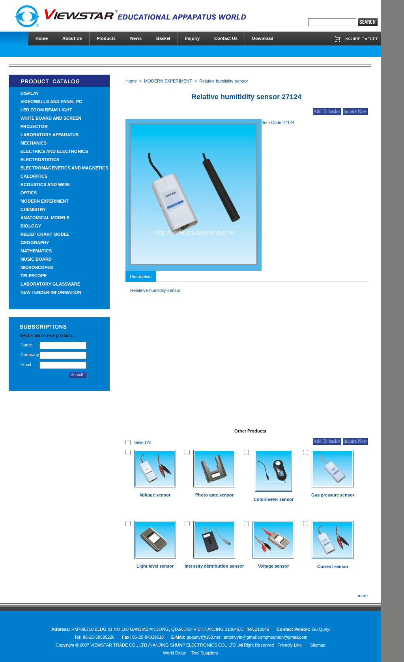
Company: (30, 354)
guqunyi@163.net (204, 637)
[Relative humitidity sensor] (193, 263)
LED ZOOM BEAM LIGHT (46, 109)
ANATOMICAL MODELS (45, 217)
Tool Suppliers (204, 653)
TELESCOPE (34, 275)
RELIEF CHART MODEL (45, 234)
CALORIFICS (34, 176)
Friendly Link (289, 645)
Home (131, 81)
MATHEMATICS (36, 250)
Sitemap (317, 645)
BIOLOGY (31, 226)
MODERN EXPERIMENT (45, 201)
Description (141, 276)
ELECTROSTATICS (40, 159)
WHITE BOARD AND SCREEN (51, 118)
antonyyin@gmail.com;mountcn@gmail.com (265, 637)
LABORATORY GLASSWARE (50, 284)
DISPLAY (30, 93)
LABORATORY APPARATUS (50, 134)
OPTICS (29, 192)
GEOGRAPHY (35, 242)
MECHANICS (34, 143)
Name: (27, 344)
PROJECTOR (34, 126)
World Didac (174, 653)
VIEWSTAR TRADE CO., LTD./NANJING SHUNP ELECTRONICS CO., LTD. (164, 645)
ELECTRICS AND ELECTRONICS (54, 151)
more (363, 595)
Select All (142, 442)
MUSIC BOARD (36, 259)
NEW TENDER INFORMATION (51, 292)
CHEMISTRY (33, 209)
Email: (26, 364)
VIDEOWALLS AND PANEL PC (51, 101)
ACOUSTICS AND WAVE (45, 184)
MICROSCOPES (37, 267)
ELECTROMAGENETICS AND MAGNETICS (64, 168)
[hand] (368, 22)
